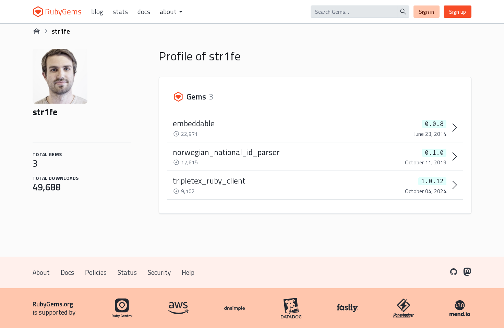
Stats (120, 11)
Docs (143, 11)
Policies (96, 272)
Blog (97, 11)
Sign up (457, 12)
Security (159, 272)
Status (127, 272)
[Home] (36, 31)
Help (188, 272)
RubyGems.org (53, 304)
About (41, 272)
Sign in (426, 12)
